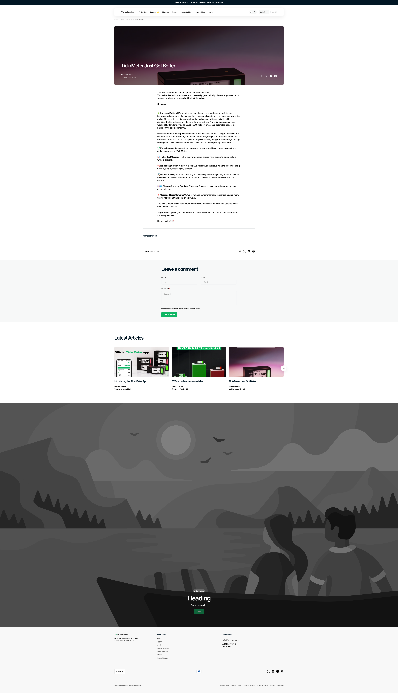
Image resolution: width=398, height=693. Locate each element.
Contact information (277, 685)
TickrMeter (123, 685)
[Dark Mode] (253, 12)
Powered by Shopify (134, 685)
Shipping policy (262, 685)
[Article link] (141, 368)
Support (159, 641)
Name (163, 277)
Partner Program (162, 651)
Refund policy (224, 685)
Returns (159, 655)
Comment (165, 289)
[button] (274, 12)
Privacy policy (236, 685)
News (122, 20)
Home (116, 20)
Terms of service (249, 685)
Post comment (169, 315)
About (159, 645)
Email (203, 277)
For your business (163, 648)
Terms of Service (162, 658)
